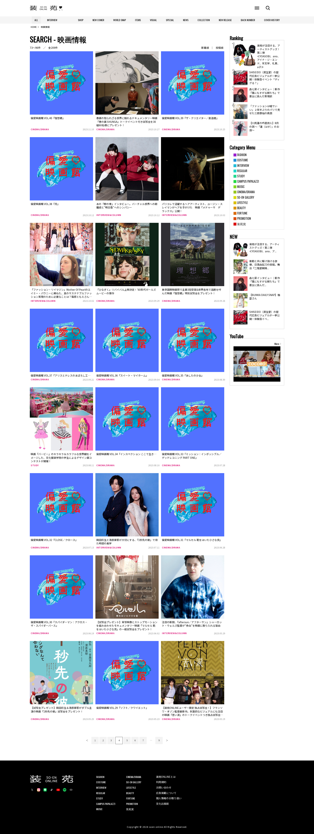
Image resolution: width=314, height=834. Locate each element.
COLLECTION (204, 20)
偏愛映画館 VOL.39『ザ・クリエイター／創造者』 (190, 118)
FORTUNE (130, 798)
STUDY (35, 465)
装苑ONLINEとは (166, 777)
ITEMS (138, 20)
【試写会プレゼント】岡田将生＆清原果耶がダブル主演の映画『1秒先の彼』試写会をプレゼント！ (61, 709)
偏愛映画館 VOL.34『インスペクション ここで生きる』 (127, 454)
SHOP (80, 20)
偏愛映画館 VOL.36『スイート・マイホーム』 (122, 375)
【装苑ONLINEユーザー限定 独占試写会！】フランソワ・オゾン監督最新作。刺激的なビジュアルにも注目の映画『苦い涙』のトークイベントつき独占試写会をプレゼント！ (192, 713)
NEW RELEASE (225, 20)
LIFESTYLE (131, 787)
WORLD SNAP (119, 20)
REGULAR (100, 793)
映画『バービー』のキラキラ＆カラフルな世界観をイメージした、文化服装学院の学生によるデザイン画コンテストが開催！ (61, 457)
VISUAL (153, 20)
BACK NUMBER (248, 20)
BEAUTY (130, 793)
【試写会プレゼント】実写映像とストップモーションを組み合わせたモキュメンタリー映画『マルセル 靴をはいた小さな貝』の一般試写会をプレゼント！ (126, 625)
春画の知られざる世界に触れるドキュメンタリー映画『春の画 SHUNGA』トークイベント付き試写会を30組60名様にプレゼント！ (126, 121)
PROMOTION (132, 804)
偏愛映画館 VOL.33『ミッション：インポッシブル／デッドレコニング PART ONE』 (192, 455)
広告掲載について (166, 793)
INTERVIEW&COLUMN (108, 214)
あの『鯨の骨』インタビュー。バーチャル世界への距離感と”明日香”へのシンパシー (126, 205)
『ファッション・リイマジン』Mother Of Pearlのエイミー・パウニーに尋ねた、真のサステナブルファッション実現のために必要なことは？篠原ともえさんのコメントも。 (61, 295)
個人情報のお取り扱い (169, 798)
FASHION (100, 777)
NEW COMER (98, 20)
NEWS (185, 20)
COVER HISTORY (272, 20)
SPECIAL (170, 20)
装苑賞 (130, 809)
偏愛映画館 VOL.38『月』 (45, 204)
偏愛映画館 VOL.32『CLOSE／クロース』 (54, 540)
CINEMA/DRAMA (40, 129)
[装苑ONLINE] (43, 8)
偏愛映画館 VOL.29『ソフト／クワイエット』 (122, 708)
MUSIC (99, 809)
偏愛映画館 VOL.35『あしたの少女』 (183, 375)
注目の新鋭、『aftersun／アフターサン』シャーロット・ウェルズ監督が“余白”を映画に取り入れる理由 (192, 624)
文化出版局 (162, 803)
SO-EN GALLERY (133, 782)
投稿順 (219, 47)
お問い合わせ (163, 787)
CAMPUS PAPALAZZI (105, 804)
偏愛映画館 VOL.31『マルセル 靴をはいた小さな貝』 (192, 540)
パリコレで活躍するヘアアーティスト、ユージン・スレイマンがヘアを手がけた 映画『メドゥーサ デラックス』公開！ (192, 207)
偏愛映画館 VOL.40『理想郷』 (48, 118)
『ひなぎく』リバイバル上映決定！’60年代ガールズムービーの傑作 (126, 291)
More (276, 344)
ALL (36, 20)
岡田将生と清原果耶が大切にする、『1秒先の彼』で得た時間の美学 (127, 541)
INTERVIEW (52, 20)
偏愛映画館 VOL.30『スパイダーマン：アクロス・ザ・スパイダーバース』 (59, 624)
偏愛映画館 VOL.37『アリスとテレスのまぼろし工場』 (62, 375)
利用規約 (161, 782)
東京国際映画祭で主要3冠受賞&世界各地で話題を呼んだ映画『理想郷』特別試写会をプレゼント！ (191, 291)
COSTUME (101, 782)
